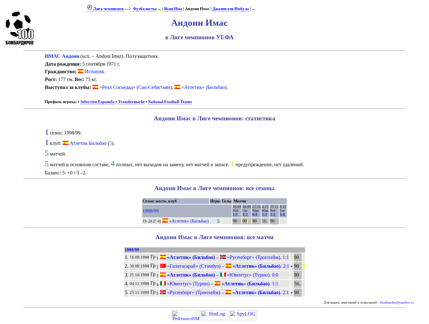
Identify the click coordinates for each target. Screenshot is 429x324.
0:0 (254, 214)
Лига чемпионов (108, 9)
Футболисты (144, 9)
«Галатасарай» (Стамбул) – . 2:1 (227, 266)
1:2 (244, 214)
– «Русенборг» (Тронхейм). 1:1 (227, 257)
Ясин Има (173, 9)
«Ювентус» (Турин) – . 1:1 (222, 283)
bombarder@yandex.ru (397, 302)
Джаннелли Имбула (231, 9)
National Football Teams (170, 102)
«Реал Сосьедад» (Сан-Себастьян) (135, 87)
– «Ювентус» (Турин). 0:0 (222, 274)
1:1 (235, 214)
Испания (94, 71)
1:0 (282, 214)
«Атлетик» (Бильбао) (203, 87)
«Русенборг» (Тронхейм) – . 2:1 (227, 292)
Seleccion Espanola (97, 102)
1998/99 (151, 210)
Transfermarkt (131, 102)
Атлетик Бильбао (88, 143)
